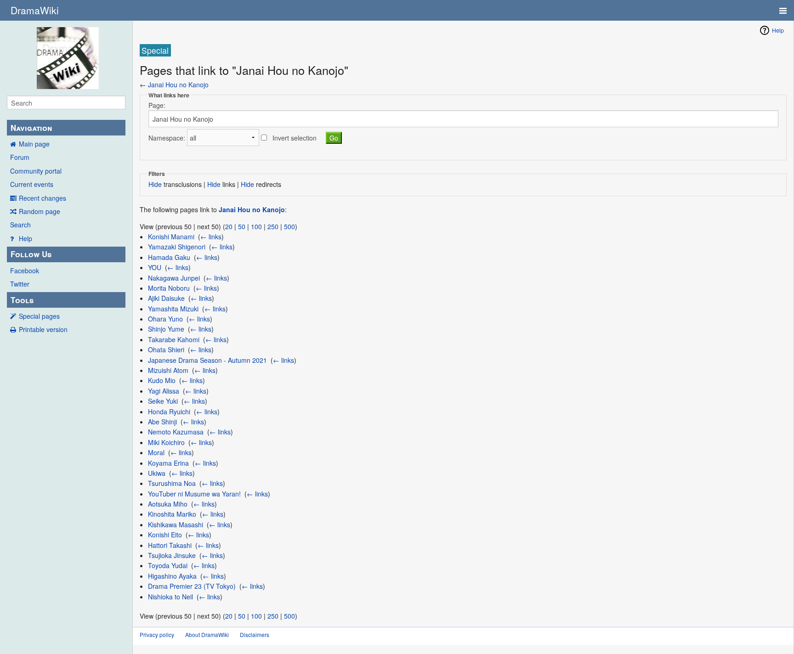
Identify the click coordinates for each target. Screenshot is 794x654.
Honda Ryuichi (169, 411)
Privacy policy (157, 634)
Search (20, 224)
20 (229, 226)
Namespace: (166, 137)
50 (241, 226)
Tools (22, 299)
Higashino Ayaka (172, 576)
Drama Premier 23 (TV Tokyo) (192, 586)
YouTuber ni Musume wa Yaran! (194, 493)
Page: (156, 105)
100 (256, 226)
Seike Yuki (163, 401)
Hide (155, 184)
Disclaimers (254, 634)
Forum (19, 157)
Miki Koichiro (166, 442)
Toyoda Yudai (167, 565)
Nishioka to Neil (170, 596)
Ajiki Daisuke (166, 298)
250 (272, 226)
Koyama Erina (168, 463)
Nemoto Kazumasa (176, 431)
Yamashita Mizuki (173, 308)
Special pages (39, 316)
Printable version (43, 329)
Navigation (31, 127)
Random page (39, 211)
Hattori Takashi (170, 545)
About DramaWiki (207, 634)
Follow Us (31, 253)
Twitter (19, 283)
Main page (34, 143)
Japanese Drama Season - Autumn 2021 (207, 360)
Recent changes (42, 198)
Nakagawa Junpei (174, 277)
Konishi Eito (165, 534)
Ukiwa (156, 473)
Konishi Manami (171, 236)
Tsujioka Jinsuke (172, 555)
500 (289, 226)
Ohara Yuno (165, 318)
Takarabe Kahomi (173, 339)
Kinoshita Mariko (172, 514)
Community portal (36, 170)
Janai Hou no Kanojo (178, 84)
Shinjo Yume (166, 328)
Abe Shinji (162, 421)
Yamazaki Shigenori (176, 246)
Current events (31, 184)
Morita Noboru (169, 288)
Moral (156, 452)
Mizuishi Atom (168, 370)
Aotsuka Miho (167, 503)
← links (210, 236)
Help (25, 238)
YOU (154, 267)
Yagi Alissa (163, 390)
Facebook (24, 270)
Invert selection (294, 137)
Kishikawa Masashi (175, 524)
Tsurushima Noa (172, 483)
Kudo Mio (162, 380)
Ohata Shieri (166, 349)
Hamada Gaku (169, 257)
